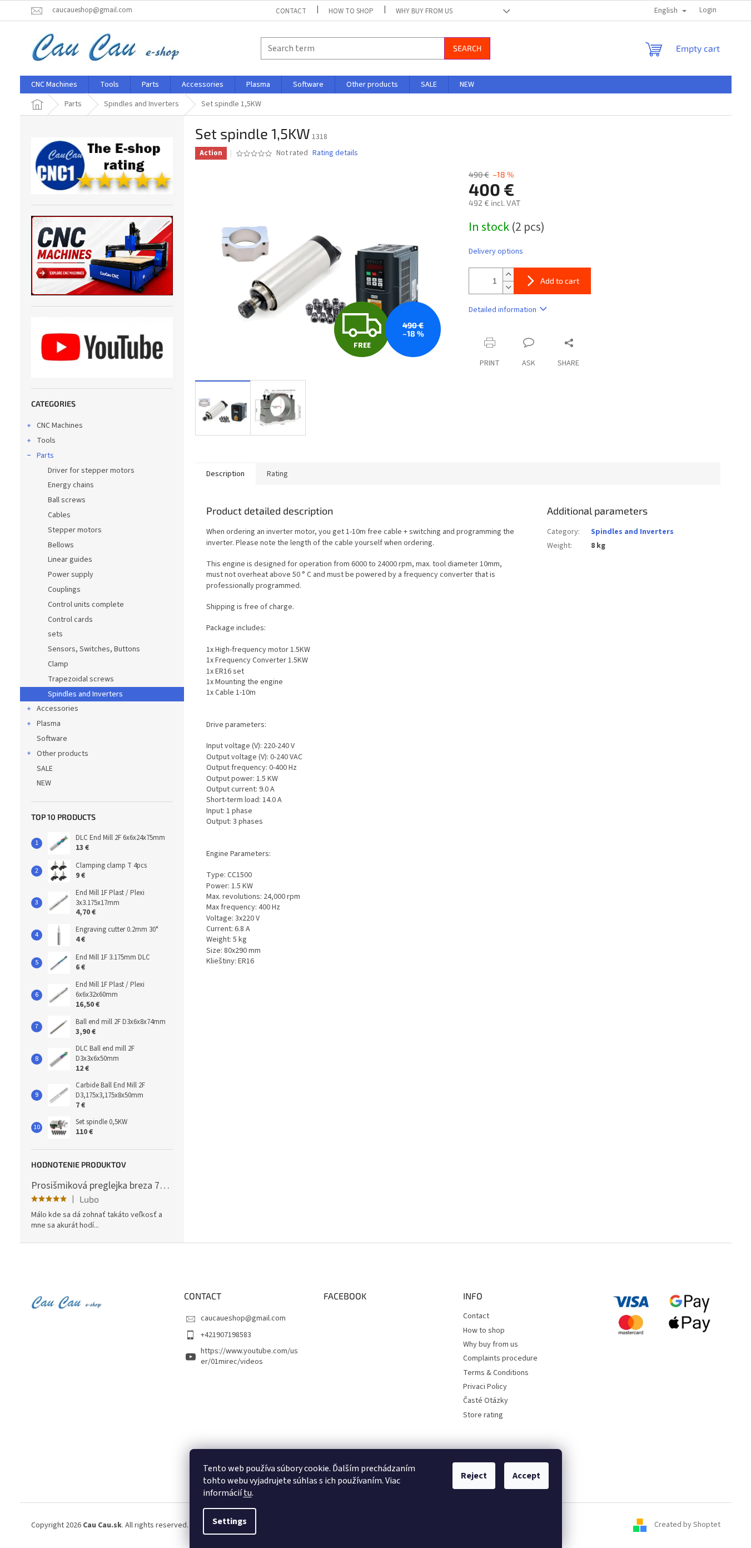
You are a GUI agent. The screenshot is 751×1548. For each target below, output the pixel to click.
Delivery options (496, 251)
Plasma (49, 723)
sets (55, 634)
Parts (45, 455)
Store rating (483, 1415)
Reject (474, 1476)
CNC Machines (60, 425)
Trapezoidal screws (81, 679)
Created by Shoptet (687, 1525)
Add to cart (559, 280)
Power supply (70, 574)
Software (52, 738)
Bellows (61, 545)
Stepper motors (75, 530)
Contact (291, 11)
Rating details (335, 153)
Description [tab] (225, 473)
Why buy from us (424, 11)
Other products (62, 753)
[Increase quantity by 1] (508, 274)
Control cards (70, 619)
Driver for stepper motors (91, 470)
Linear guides (70, 559)
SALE (45, 768)
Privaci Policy (485, 1386)
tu (247, 1493)
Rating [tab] (277, 473)
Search (467, 48)
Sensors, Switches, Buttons (94, 649)
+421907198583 (226, 1335)
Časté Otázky (485, 1400)
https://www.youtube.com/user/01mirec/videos (249, 1356)
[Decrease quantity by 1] (508, 287)
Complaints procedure (500, 1358)
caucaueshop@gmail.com (243, 1318)
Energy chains (71, 485)
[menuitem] (54, 84)
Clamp (58, 664)
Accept (526, 1476)
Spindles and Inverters (85, 694)
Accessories (57, 708)
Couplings (64, 589)
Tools (46, 440)
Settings (229, 1521)
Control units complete (86, 604)
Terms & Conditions (496, 1372)
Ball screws (67, 500)
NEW (44, 783)
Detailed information (502, 309)
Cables (59, 515)
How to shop (351, 11)
